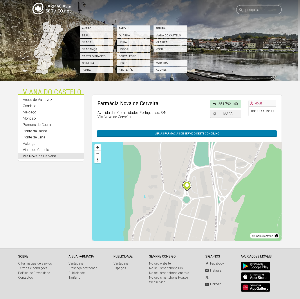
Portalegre (127, 56)
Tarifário (74, 277)
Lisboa (123, 49)
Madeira (162, 62)
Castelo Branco (94, 56)
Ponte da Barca (35, 131)
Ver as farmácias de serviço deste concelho (187, 133)
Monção (29, 118)
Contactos (25, 277)
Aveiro (86, 28)
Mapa (228, 114)
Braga (86, 42)
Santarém (126, 70)
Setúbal (161, 28)
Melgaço (29, 112)
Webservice (157, 282)
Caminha (29, 106)
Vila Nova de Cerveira (39, 156)
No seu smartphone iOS (166, 268)
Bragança (89, 49)
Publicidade (77, 273)
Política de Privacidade (34, 273)
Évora (86, 70)
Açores (161, 69)
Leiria (123, 42)
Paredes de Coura (37, 125)
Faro (122, 28)
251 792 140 (228, 104)
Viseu (159, 49)
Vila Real (162, 42)
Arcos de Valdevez (37, 100)
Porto (123, 63)
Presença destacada (83, 268)
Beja (85, 35)
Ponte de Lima (34, 137)
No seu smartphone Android (169, 273)
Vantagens (76, 263)
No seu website (160, 263)
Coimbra (88, 63)
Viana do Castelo (168, 35)
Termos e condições (32, 268)
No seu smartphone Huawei (168, 277)
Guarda (124, 35)
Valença (29, 143)
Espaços (120, 268)
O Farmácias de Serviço (35, 263)
